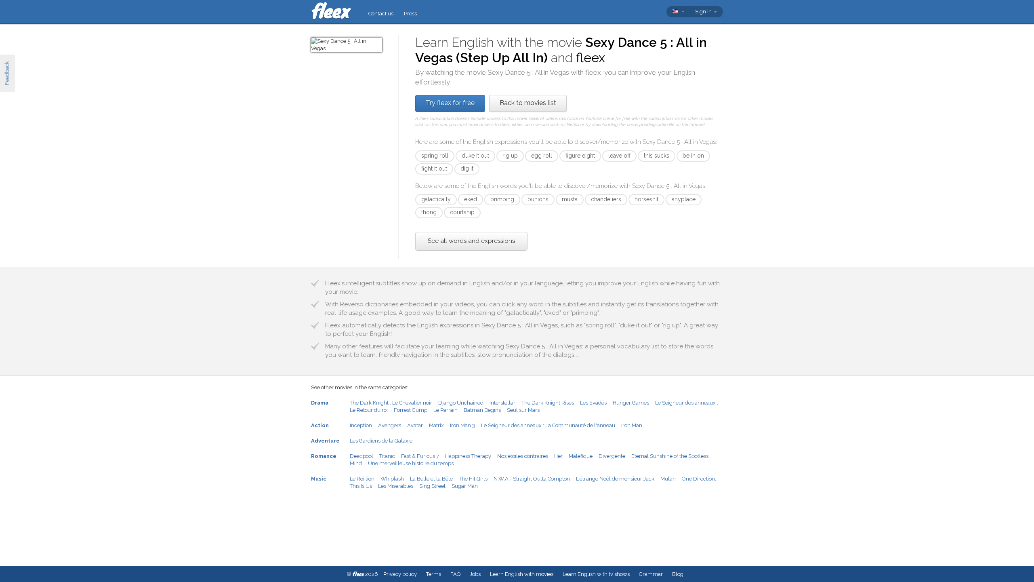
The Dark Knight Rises (547, 403)
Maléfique (581, 456)
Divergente (612, 456)
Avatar (415, 425)
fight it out (434, 168)
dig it (466, 168)
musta (570, 199)
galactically (436, 199)
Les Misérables (395, 486)
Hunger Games (631, 403)
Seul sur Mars (523, 410)
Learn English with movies (521, 574)
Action (320, 425)
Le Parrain (445, 410)
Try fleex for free (450, 103)
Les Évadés (593, 403)
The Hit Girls (473, 479)
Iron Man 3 (462, 425)
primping (502, 199)
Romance (323, 456)
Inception (361, 425)
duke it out (475, 155)
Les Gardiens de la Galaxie (381, 441)
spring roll (434, 155)
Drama (319, 403)
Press (410, 14)
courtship (462, 212)
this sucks (656, 155)
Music (318, 479)
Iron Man (631, 425)
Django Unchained (460, 403)
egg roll (541, 155)
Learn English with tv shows (596, 574)
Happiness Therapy (468, 456)
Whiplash (392, 479)
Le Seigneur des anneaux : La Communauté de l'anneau (548, 425)
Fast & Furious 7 (420, 456)
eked (470, 199)
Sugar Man (465, 486)
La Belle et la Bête (431, 479)
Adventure (325, 441)
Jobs (475, 574)
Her (558, 456)
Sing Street (432, 486)
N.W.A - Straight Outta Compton (532, 479)
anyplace (684, 199)
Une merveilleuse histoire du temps (411, 463)
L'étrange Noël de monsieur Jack (615, 479)
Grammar (651, 574)
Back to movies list (528, 103)
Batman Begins (482, 410)
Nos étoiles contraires (522, 456)
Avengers (389, 425)
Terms (433, 574)
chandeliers (606, 199)
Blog (677, 574)
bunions (538, 199)
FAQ (455, 574)
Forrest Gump (410, 410)
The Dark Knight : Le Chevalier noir (391, 403)
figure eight (580, 155)
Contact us (380, 14)
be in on (693, 155)
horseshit (646, 199)
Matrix (436, 425)
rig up (510, 155)
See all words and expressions (471, 241)
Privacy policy (400, 574)
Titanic (387, 456)
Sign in (704, 11)
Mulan (668, 479)
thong (429, 212)
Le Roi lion (362, 479)
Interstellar (502, 403)
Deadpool (361, 456)
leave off (619, 155)
